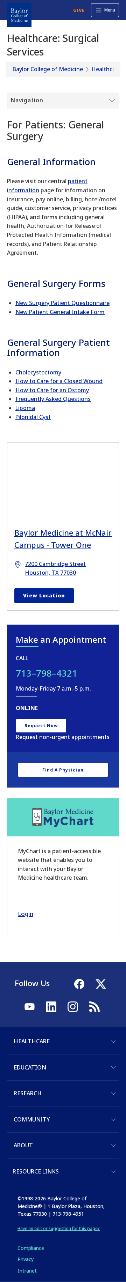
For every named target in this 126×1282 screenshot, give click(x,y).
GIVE (78, 10)
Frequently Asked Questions (53, 399)
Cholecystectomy (38, 372)
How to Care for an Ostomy (52, 390)
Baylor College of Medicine (48, 69)
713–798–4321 (46, 673)
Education (30, 1067)
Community (32, 1119)
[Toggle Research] (113, 1093)
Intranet (27, 1270)
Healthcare (106, 69)
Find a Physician (63, 770)
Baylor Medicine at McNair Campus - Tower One (63, 538)
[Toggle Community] (113, 1119)
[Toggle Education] (113, 1067)
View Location (44, 595)
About (23, 1145)
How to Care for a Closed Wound (59, 381)
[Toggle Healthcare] (113, 1041)
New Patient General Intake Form (60, 312)
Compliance (31, 1248)
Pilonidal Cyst (33, 417)
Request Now (41, 726)
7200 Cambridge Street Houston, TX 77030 (55, 568)
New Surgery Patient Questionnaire (62, 303)
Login (25, 914)
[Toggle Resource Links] (113, 1171)
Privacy (26, 1259)
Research (28, 1093)
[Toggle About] (113, 1145)
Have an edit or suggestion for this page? (59, 1228)
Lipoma (25, 408)
